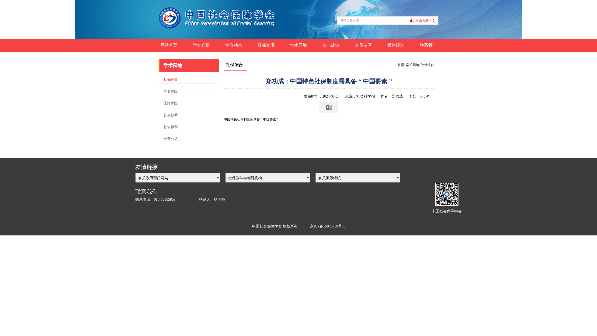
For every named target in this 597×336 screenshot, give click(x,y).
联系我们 (428, 45)
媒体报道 (395, 45)
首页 (401, 65)
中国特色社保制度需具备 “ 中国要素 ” (251, 119)
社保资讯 (266, 45)
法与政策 (331, 45)
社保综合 (171, 79)
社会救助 (171, 115)
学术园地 (298, 45)
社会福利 (171, 127)
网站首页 (168, 45)
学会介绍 (201, 45)
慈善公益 (171, 139)
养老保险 (171, 91)
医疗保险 (171, 103)
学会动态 (233, 45)
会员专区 (363, 45)
